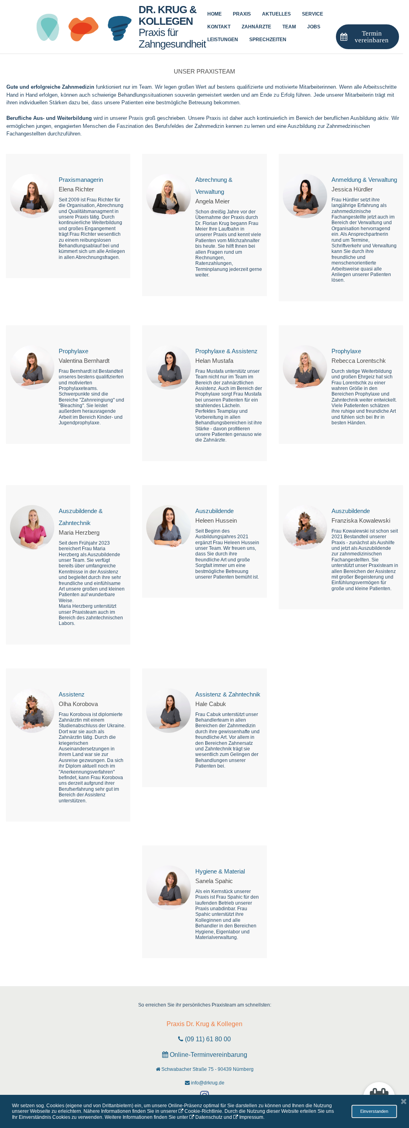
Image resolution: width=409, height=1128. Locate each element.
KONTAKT (218, 27)
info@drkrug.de (207, 1083)
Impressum (251, 1117)
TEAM (289, 27)
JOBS (313, 27)
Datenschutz (208, 1117)
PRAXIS (242, 14)
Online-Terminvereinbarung (208, 1054)
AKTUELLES (276, 14)
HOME (214, 14)
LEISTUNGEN (222, 39)
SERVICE (312, 14)
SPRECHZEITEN (267, 39)
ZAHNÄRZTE (256, 27)
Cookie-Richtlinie (203, 1111)
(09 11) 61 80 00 (208, 1039)
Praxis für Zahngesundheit (172, 27)
